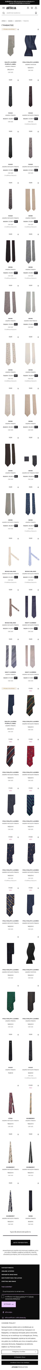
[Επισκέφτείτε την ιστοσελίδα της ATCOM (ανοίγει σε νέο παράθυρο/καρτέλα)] (20, 1367)
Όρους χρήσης (20, 1296)
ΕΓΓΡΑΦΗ (7, 1304)
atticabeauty (20, 1317)
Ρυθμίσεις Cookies (19, 1351)
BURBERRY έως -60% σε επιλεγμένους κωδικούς (18, 1)
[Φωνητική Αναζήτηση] (36, 13)
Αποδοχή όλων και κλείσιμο (19, 1362)
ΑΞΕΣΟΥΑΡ (18, 21)
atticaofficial (10, 1317)
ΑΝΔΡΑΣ (10, 21)
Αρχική (4, 21)
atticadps (8, 1312)
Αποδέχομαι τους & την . (19, 1297)
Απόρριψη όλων (19, 1357)
